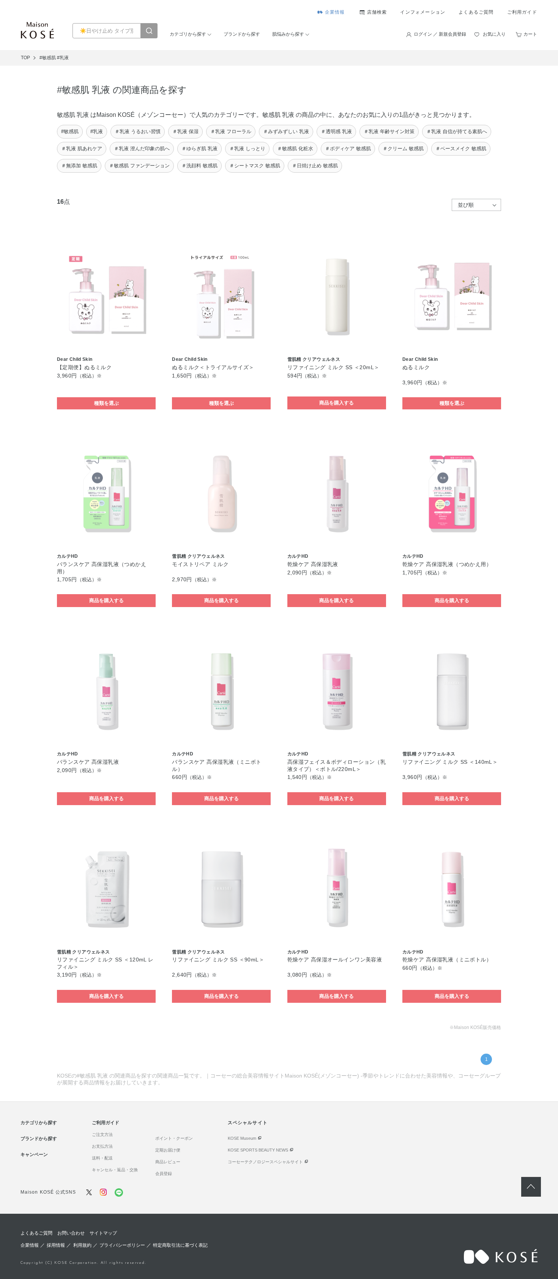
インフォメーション (422, 12)
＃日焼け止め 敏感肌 (315, 165)
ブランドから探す (242, 34)
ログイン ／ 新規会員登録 (440, 34)
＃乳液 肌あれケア (81, 148)
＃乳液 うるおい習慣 (138, 131)
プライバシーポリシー (122, 1245)
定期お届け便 (167, 1150)
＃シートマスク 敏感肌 (254, 165)
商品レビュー (167, 1161)
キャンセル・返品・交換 (115, 1169)
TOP (25, 57)
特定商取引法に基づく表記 (180, 1245)
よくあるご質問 (476, 12)
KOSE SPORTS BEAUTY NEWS (258, 1150)
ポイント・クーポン (174, 1138)
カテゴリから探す (188, 34)
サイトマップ (103, 1233)
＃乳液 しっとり (247, 148)
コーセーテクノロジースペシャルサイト (265, 1161)
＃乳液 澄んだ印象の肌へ (142, 148)
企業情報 (335, 12)
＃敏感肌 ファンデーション (139, 165)
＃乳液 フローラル (230, 131)
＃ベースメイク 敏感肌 (460, 148)
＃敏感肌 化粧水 (295, 148)
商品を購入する (336, 403)
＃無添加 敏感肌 (79, 165)
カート (530, 34)
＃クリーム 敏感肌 (403, 148)
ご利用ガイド (522, 12)
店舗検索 (377, 12)
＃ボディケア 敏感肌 (348, 148)
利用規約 (82, 1245)
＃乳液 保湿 (185, 131)
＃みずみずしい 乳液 (286, 131)
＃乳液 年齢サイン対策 (389, 131)
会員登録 (163, 1173)
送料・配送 (102, 1158)
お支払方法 (102, 1146)
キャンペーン (34, 1154)
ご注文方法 (102, 1134)
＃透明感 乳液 (336, 131)
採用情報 (56, 1245)
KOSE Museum (242, 1138)
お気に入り (494, 34)
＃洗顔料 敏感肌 (199, 165)
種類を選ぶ (106, 403)
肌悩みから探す (288, 34)
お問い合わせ (71, 1233)
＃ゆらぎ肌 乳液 (199, 148)
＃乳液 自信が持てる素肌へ (456, 131)
